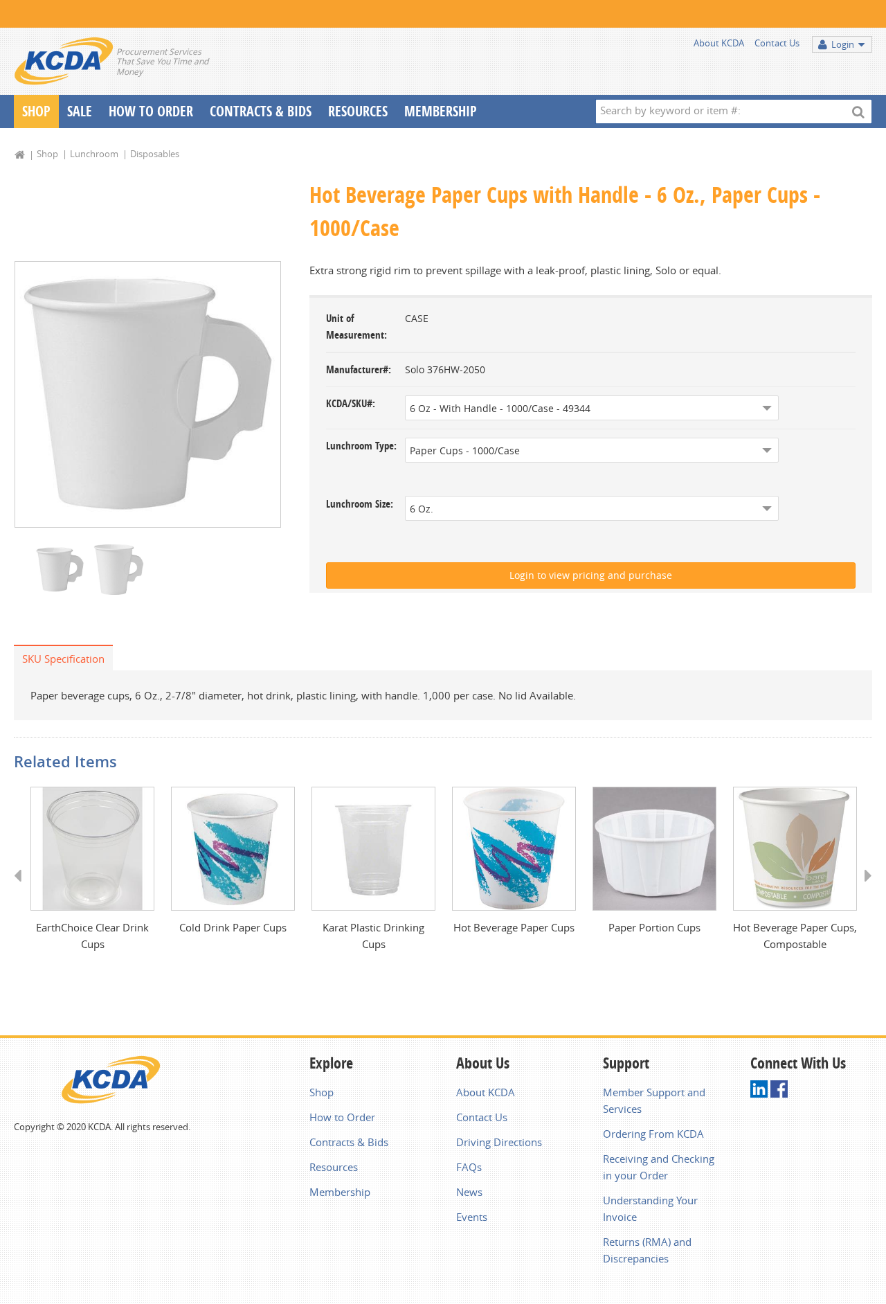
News (469, 1192)
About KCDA (719, 43)
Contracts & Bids (260, 111)
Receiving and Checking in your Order (658, 1167)
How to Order (342, 1117)
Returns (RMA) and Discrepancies (647, 1250)
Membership (440, 111)
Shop (36, 111)
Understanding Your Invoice (650, 1208)
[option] (148, 394)
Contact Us (776, 43)
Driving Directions (499, 1142)
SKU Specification (63, 659)
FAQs (469, 1167)
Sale (79, 111)
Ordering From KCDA (653, 1134)
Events (471, 1217)
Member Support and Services (654, 1100)
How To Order (151, 111)
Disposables (154, 154)
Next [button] (863, 888)
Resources (358, 111)
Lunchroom (94, 154)
